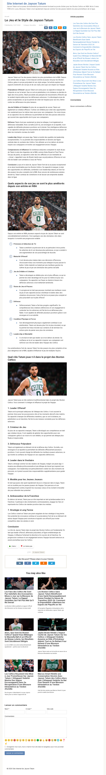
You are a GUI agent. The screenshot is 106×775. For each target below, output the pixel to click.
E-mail (28, 709)
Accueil (7, 16)
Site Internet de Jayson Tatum (26, 3)
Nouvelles (33, 25)
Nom (7, 709)
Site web (50, 709)
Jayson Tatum (39, 552)
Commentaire (9, 716)
